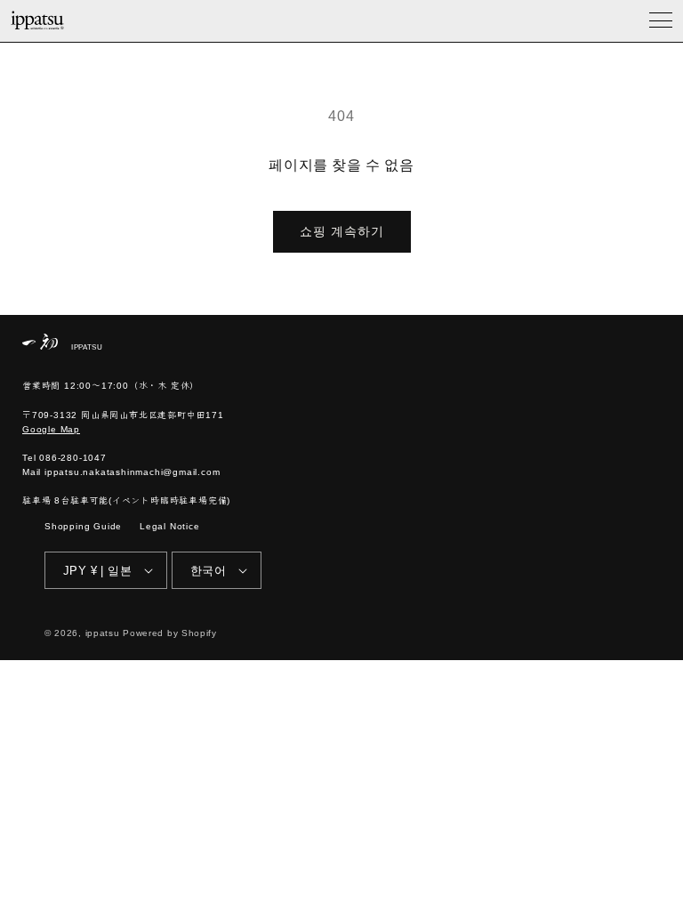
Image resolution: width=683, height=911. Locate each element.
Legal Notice (170, 526)
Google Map (51, 429)
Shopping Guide (83, 526)
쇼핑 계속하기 (342, 231)
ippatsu (102, 633)
